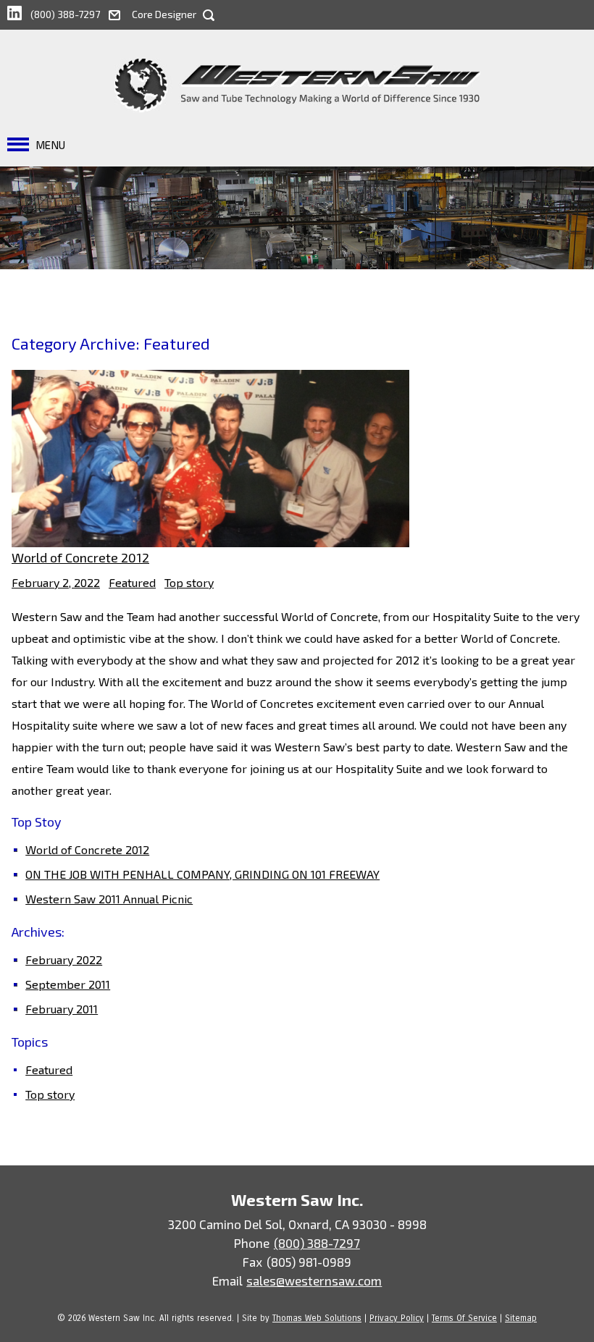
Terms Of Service (464, 1318)
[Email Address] (120, 13)
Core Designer (164, 14)
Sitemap (521, 1318)
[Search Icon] (208, 15)
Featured (132, 582)
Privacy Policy (396, 1318)
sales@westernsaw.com (314, 1280)
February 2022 (63, 959)
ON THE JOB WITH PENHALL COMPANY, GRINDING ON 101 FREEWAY (202, 874)
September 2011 (67, 984)
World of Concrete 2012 (80, 557)
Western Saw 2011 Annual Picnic (109, 899)
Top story (189, 582)
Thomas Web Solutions (316, 1318)
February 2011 (61, 1009)
